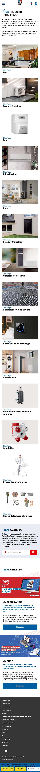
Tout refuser (20, 769)
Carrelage (5, 745)
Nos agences (6, 703)
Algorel (4, 713)
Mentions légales (7, 759)
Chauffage (5, 729)
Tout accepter (7, 769)
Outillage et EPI (6, 739)
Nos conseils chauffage (9, 719)
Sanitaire (4, 732)
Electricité (5, 742)
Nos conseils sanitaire (8, 723)
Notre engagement (7, 710)
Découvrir (20, 627)
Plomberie (5, 736)
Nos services (6, 707)
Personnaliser (33, 769)
